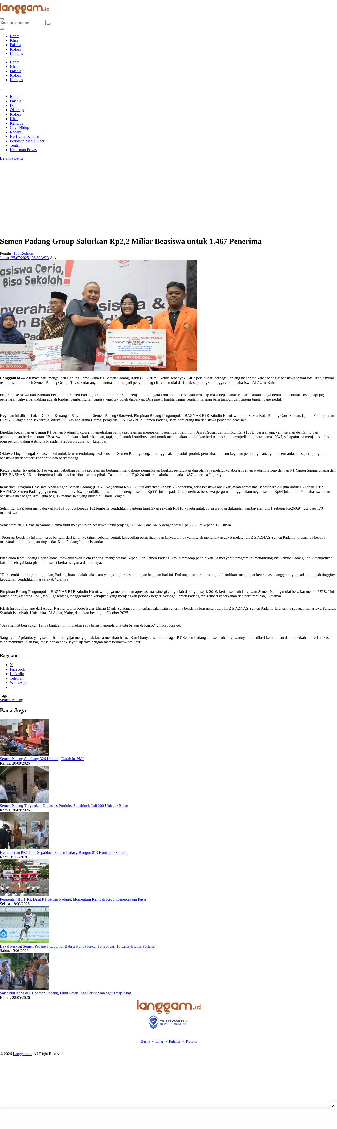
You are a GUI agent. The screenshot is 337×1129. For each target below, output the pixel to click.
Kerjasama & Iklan (24, 136)
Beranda (6, 158)
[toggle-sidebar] (2, 29)
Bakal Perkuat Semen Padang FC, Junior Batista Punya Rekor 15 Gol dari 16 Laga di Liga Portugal (77, 946)
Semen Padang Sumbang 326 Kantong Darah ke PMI (42, 759)
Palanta (15, 45)
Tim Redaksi (23, 253)
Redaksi (16, 132)
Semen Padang (11, 700)
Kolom (15, 49)
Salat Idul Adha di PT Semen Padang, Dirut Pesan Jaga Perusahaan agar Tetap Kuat (65, 993)
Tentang (16, 145)
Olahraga (17, 110)
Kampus (16, 54)
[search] (2, 19)
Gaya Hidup (19, 127)
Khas (14, 40)
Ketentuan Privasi (23, 150)
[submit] (49, 24)
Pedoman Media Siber (27, 141)
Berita (14, 36)
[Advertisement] (168, 1119)
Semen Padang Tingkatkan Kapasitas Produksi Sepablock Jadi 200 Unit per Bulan (64, 806)
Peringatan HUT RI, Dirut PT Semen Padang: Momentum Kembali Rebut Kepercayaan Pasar (73, 899)
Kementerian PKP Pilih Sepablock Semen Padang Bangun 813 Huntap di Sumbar (64, 852)
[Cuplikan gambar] (24, 754)
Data (13, 105)
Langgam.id (22, 1054)
